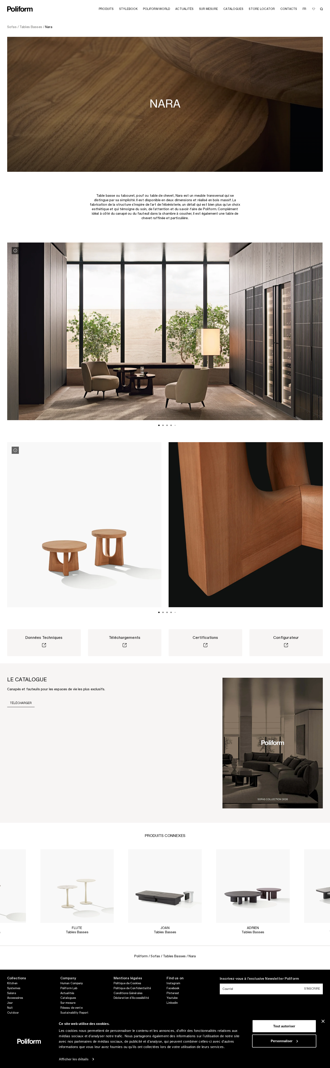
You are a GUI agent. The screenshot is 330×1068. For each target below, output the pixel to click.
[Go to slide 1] (159, 425)
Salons (11, 993)
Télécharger (21, 703)
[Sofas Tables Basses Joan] (165, 886)
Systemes (13, 988)
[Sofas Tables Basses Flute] (77, 886)
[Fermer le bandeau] (323, 1021)
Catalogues (68, 998)
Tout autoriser (284, 1026)
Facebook (173, 988)
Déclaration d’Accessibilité (131, 998)
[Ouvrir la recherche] (321, 9)
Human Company (71, 983)
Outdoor (13, 1012)
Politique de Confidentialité (132, 988)
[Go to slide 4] (171, 425)
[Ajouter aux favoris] (313, 9)
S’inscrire (312, 988)
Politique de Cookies (127, 983)
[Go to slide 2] (163, 425)
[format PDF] (272, 742)
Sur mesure (67, 1003)
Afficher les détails (73, 1059)
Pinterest (173, 993)
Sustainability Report (74, 1012)
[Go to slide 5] (175, 425)
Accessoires (15, 998)
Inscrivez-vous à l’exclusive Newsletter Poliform (259, 978)
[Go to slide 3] (167, 425)
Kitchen (12, 983)
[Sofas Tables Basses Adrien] (253, 886)
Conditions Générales (128, 993)
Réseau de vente (71, 1007)
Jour (10, 1003)
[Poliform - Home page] (20, 9)
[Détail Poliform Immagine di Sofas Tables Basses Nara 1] (15, 250)
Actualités (67, 993)
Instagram (173, 983)
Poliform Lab (68, 988)
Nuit (10, 1007)
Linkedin (172, 1003)
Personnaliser (282, 1041)
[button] (18, 856)
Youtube (172, 998)
